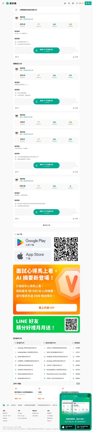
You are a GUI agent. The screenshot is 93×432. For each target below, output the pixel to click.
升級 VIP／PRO (7, 415)
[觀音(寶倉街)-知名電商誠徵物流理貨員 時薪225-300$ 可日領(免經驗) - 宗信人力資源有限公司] (24, 393)
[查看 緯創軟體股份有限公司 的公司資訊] (27, 378)
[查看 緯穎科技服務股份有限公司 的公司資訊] (27, 374)
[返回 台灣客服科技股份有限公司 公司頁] (46, 10)
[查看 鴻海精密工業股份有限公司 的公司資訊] (27, 369)
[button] (9, 416)
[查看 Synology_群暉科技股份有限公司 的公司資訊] (27, 348)
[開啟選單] (3, 3)
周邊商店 (5, 420)
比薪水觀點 (35, 415)
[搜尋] (69, 3)
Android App (21, 415)
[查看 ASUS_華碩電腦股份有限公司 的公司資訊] (55, 352)
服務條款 (49, 413)
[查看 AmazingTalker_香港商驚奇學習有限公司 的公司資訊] (27, 352)
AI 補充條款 (50, 415)
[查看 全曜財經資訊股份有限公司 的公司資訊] (27, 365)
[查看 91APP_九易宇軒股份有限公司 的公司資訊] (55, 378)
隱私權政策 (50, 418)
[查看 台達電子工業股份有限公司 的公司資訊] (55, 365)
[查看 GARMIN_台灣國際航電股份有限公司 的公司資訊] (27, 361)
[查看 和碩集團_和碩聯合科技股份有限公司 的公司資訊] (55, 356)
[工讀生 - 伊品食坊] (48, 393)
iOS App (20, 413)
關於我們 (5, 413)
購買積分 (5, 418)
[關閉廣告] (89, 395)
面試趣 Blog (35, 413)
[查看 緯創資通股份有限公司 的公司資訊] (27, 356)
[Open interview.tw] (4, 405)
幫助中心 (49, 420)
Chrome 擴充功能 (22, 418)
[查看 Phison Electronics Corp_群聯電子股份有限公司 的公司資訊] (55, 374)
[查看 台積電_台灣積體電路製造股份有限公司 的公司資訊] (55, 348)
